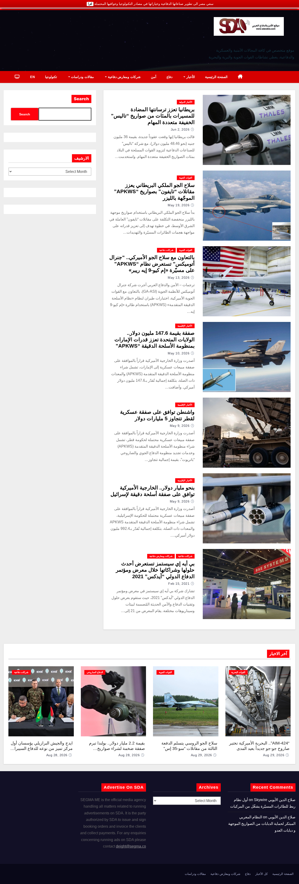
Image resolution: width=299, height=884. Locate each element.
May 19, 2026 (178, 205)
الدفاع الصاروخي (95, 672)
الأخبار (190, 77)
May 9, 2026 (180, 426)
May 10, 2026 (178, 353)
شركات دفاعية (166, 250)
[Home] (240, 77)
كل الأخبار (261, 874)
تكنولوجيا (51, 77)
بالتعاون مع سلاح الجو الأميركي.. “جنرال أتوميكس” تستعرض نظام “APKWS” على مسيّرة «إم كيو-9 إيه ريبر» (152, 263)
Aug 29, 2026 (273, 755)
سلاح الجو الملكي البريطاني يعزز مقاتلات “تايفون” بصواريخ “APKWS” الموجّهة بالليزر (154, 191)
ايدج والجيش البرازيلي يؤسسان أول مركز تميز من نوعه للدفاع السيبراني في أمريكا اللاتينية (41, 748)
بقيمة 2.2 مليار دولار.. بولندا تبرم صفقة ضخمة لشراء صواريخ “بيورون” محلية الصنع (117, 748)
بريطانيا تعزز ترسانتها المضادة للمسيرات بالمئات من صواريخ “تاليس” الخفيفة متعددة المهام (153, 116)
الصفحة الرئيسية (216, 77)
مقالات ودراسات (82, 77)
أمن (153, 77)
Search (81, 98)
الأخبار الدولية (185, 102)
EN (32, 77)
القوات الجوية (185, 177)
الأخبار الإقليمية (185, 325)
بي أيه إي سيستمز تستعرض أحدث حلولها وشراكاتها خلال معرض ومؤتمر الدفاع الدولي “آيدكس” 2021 (155, 570)
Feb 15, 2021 (178, 583)
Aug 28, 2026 (129, 755)
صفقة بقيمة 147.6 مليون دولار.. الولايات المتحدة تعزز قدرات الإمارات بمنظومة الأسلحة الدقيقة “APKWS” (154, 339)
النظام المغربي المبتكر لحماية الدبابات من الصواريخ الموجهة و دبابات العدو (261, 823)
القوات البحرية (238, 672)
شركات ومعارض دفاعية (124, 77)
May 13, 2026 (178, 277)
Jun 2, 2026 (180, 129)
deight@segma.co (131, 846)
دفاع (169, 77)
